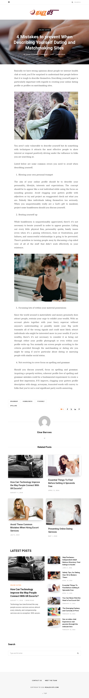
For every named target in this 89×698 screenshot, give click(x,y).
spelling (13, 405)
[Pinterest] (6, 88)
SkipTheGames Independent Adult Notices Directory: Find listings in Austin (71, 561)
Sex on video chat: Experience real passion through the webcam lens (70, 623)
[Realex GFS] (44, 12)
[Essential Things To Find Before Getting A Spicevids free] (63, 465)
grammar (14, 401)
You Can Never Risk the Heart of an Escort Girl (71, 599)
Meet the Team (51, 680)
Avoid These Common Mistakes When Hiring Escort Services (24, 527)
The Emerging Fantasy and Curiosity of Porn (71, 609)
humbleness (27, 401)
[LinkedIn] (6, 94)
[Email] (6, 100)
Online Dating (44, 30)
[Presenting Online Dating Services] (63, 511)
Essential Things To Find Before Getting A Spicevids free (61, 483)
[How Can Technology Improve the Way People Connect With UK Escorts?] (25, 466)
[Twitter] (6, 82)
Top (45, 693)
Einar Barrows (32, 54)
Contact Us (37, 680)
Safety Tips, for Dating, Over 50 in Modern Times (71, 575)
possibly (40, 401)
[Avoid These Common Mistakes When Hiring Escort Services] (25, 509)
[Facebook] (6, 77)
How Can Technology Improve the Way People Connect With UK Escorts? (25, 485)
